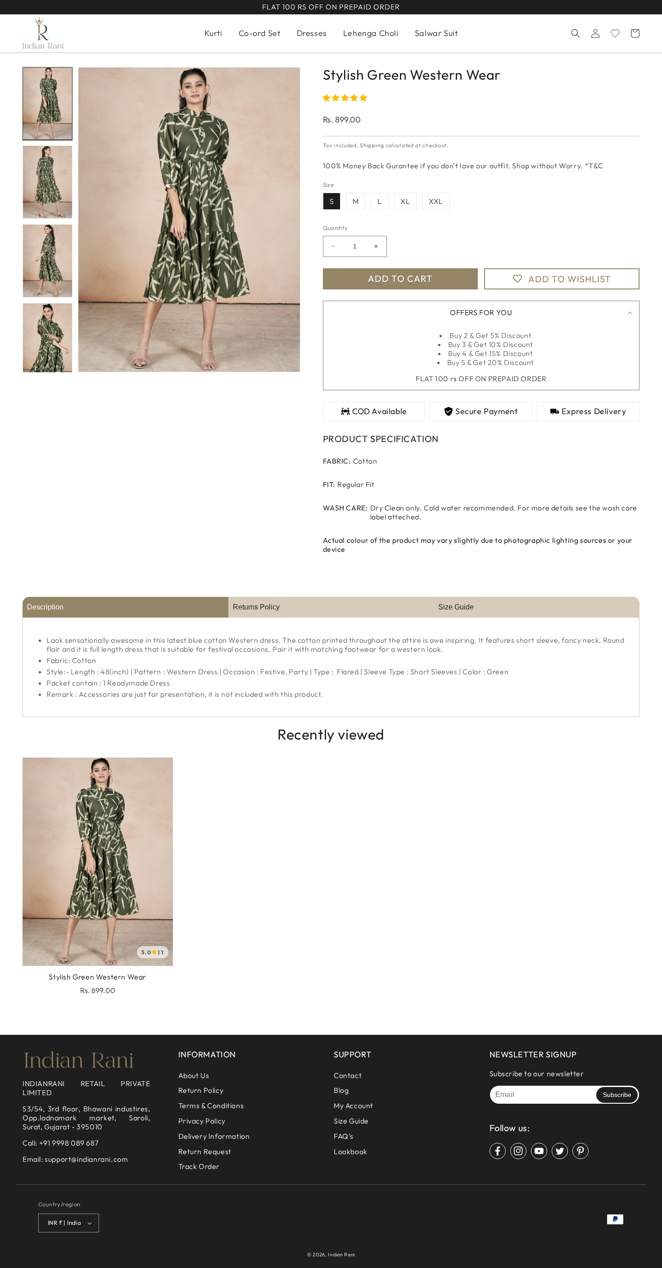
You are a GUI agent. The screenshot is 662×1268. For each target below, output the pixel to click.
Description (45, 607)
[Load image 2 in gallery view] (48, 182)
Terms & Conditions (211, 1105)
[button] (575, 33)
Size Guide (456, 607)
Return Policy (201, 1090)
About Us (193, 1075)
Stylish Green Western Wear (97, 976)
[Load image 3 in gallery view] (48, 261)
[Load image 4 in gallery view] (48, 339)
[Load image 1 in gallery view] (48, 103)
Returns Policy (256, 607)
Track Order (199, 1166)
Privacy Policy (202, 1120)
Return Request (204, 1151)
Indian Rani (341, 1254)
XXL (436, 201)
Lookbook (350, 1151)
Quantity (335, 227)
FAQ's (344, 1136)
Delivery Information (214, 1136)
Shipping (372, 145)
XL (405, 201)
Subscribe (617, 1094)
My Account (353, 1105)
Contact (348, 1075)
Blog (341, 1090)
